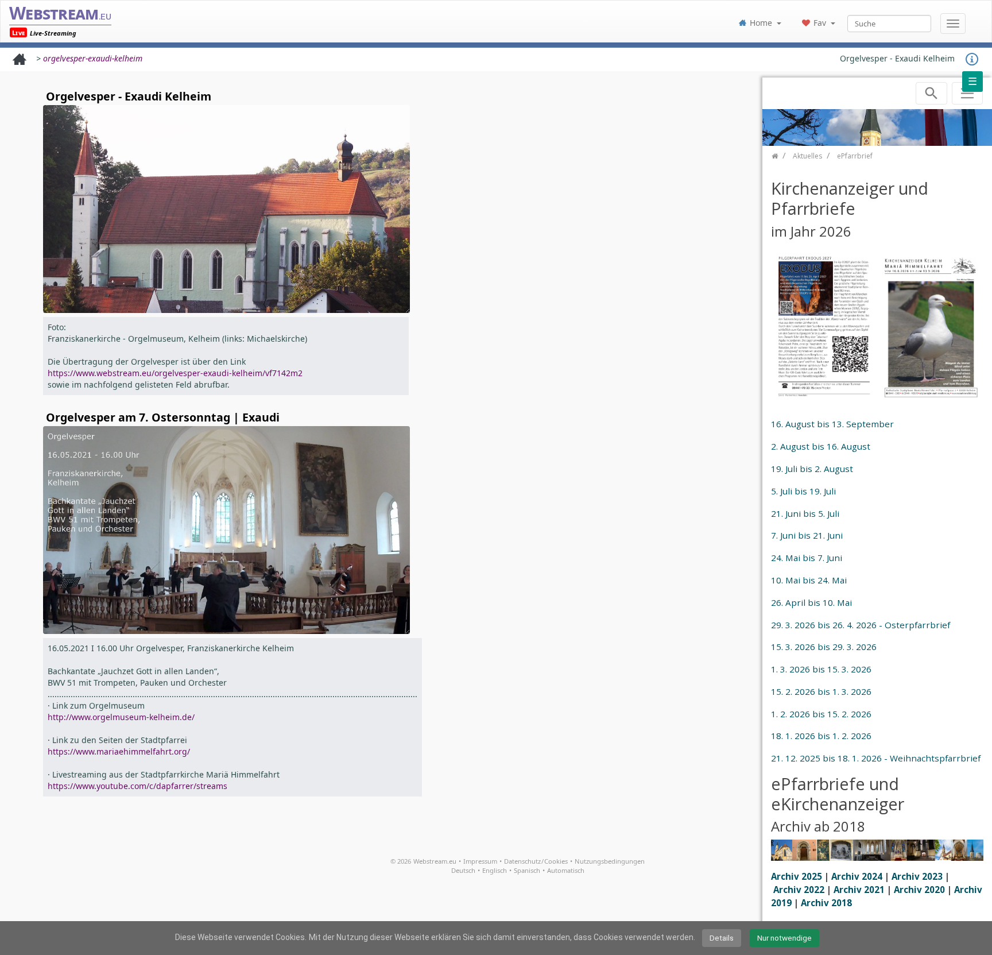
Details (722, 937)
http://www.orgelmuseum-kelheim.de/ (121, 717)
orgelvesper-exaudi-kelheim (92, 58)
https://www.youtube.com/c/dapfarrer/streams (137, 785)
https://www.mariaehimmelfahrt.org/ (119, 751)
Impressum (480, 861)
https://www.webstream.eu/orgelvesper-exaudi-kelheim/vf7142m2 (175, 373)
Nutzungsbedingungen (610, 861)
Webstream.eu (434, 861)
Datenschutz (522, 861)
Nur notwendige (784, 937)
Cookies (556, 861)
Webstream (60, 13)
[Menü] (953, 23)
